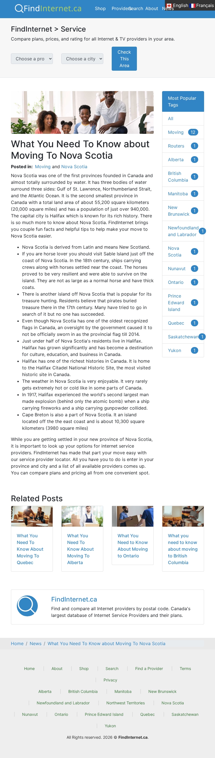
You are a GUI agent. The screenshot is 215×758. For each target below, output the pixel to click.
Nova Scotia (74, 166)
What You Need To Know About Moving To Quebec (30, 549)
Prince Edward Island (181, 302)
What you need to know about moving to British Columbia (183, 549)
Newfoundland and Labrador (186, 231)
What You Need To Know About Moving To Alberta (80, 549)
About (151, 8)
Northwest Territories (125, 702)
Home (29, 668)
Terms (185, 668)
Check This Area (124, 58)
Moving (43, 166)
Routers (181, 146)
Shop (100, 8)
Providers (122, 8)
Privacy (110, 680)
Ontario (181, 282)
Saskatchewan (185, 336)
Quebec (181, 323)
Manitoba (181, 193)
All (170, 118)
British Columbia (181, 176)
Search (135, 8)
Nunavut (181, 268)
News (168, 8)
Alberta (181, 159)
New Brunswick (181, 211)
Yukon (181, 350)
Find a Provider (149, 668)
